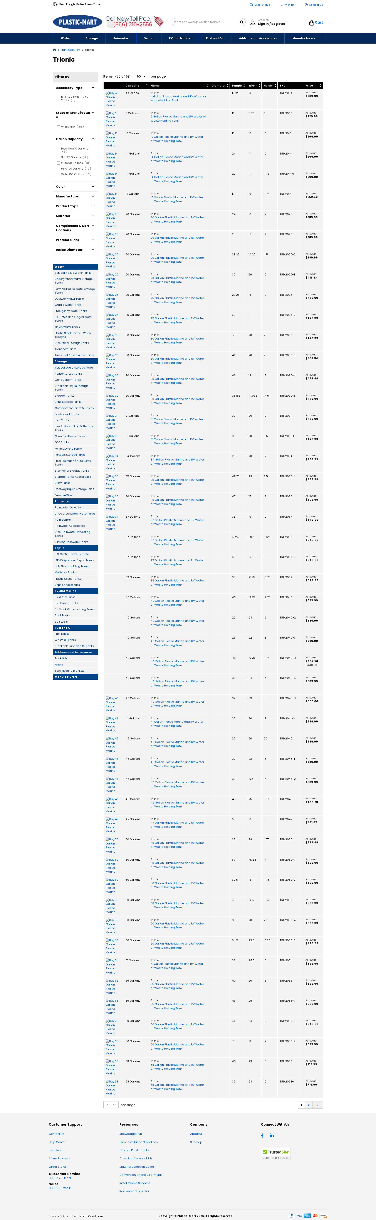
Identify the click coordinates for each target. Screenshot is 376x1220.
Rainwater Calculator (134, 1191)
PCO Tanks (62, 442)
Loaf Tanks (62, 420)
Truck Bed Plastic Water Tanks (74, 355)
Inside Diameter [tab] (69, 250)
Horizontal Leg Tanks (68, 374)
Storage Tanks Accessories (73, 477)
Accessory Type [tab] (69, 88)
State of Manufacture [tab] (73, 114)
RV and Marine (65, 591)
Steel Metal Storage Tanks (72, 343)
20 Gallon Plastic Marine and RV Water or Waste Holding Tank (177, 220)
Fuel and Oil (63, 628)
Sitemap (196, 1142)
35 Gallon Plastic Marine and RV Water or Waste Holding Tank (177, 482)
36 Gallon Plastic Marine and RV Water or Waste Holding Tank (177, 502)
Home (54, 49)
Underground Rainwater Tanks (75, 513)
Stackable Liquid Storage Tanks (71, 387)
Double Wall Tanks (67, 414)
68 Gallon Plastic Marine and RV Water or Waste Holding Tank (177, 1067)
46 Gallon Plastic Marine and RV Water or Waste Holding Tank (177, 805)
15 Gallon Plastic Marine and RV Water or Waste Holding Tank (177, 199)
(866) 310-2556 (132, 24)
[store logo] (77, 22)
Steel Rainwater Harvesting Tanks (72, 533)
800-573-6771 (60, 1178)
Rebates (55, 1150)
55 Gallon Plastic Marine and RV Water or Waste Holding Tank (177, 986)
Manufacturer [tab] (68, 196)
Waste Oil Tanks (65, 640)
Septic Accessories (67, 585)
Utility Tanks (62, 483)
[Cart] (311, 23)
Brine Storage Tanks (68, 402)
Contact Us (316, 5)
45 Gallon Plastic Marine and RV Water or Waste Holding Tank (177, 744)
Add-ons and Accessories (73, 652)
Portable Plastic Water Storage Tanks (75, 290)
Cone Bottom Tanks (68, 380)
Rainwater (62, 501)
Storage (61, 361)
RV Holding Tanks (66, 603)
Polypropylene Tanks (68, 448)
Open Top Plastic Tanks (70, 436)
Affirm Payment (59, 1158)
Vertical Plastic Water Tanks (73, 273)
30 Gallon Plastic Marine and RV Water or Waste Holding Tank (177, 341)
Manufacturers (71, 50)
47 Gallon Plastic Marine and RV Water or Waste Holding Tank (177, 825)
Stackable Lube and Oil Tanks (74, 646)
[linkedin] (272, 1135)
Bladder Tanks (64, 396)
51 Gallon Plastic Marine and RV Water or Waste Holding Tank (177, 966)
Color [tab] (60, 186)
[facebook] (263, 1135)
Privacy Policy (58, 1216)
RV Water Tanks (65, 597)
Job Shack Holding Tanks (72, 566)
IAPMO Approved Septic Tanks (74, 560)
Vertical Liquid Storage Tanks (74, 367)
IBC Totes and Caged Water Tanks (73, 319)
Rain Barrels (63, 520)
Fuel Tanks (62, 634)
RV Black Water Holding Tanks (75, 609)
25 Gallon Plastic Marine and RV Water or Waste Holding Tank (177, 300)
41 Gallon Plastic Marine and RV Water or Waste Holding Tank (177, 724)
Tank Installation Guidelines (138, 1142)
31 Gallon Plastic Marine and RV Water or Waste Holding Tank (177, 421)
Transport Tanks (65, 349)
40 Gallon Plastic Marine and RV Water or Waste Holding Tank (177, 603)
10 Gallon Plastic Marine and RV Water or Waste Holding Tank (177, 139)
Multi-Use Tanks (65, 572)
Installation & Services (134, 1183)
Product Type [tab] (67, 206)
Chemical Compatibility (136, 1158)
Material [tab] (63, 216)
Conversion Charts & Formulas (140, 1175)
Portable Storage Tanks (70, 455)
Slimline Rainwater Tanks (71, 542)
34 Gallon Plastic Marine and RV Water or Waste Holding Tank (177, 462)
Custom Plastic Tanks (134, 1150)
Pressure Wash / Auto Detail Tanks (73, 462)
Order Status (262, 5)
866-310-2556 (60, 1188)
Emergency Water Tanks (71, 311)
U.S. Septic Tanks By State (72, 554)
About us (196, 1134)
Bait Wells (61, 622)
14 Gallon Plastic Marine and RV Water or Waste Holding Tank (177, 159)
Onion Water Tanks (67, 327)
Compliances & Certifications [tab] (73, 228)
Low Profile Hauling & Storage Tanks (74, 428)
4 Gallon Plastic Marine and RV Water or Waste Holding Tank (178, 99)
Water (59, 266)
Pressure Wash (64, 495)
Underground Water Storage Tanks (73, 280)
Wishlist (289, 5)
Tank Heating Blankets (69, 671)
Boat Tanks (62, 615)
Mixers (59, 664)
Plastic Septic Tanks (68, 579)
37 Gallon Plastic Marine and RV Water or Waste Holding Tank (177, 522)
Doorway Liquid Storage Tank (74, 489)
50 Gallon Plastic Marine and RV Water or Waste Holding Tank (177, 845)
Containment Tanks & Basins (74, 408)
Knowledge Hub (130, 1134)
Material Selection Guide (136, 1167)
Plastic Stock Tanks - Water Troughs (73, 335)
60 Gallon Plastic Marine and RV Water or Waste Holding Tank (177, 1027)
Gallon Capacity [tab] (69, 139)
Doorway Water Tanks (69, 299)
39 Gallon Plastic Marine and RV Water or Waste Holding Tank (177, 583)
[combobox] (209, 22)
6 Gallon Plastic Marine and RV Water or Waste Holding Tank (178, 119)
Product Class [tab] (67, 240)
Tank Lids (61, 658)
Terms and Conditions (87, 1216)
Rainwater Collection (68, 507)
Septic (59, 548)
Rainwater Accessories (70, 526)
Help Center (57, 1142)
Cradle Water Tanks (68, 305)
